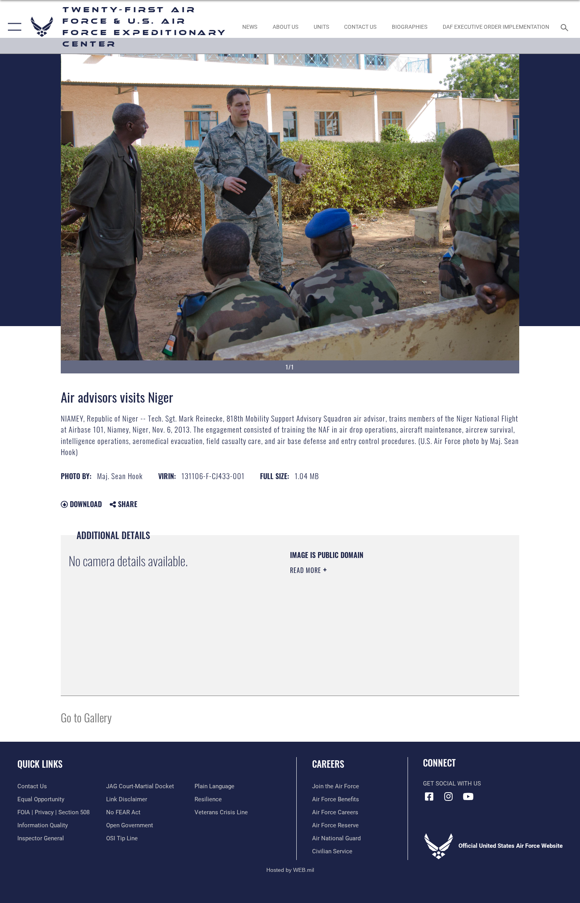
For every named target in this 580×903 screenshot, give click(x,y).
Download (85, 504)
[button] (13, 27)
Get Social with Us (452, 783)
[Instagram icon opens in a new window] (449, 796)
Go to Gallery (86, 717)
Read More (306, 570)
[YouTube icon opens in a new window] (468, 796)
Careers (328, 764)
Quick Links (39, 764)
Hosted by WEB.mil (290, 870)
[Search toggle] (566, 26)
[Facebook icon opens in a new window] (429, 796)
